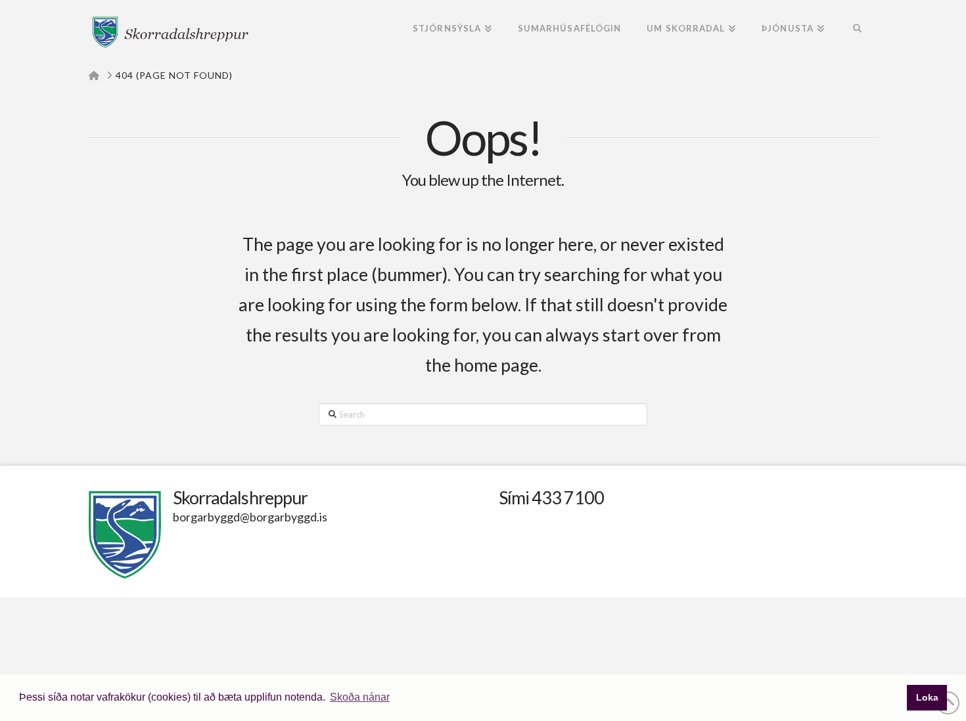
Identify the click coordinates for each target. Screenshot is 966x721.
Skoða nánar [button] (360, 697)
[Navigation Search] (857, 29)
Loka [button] (927, 697)
